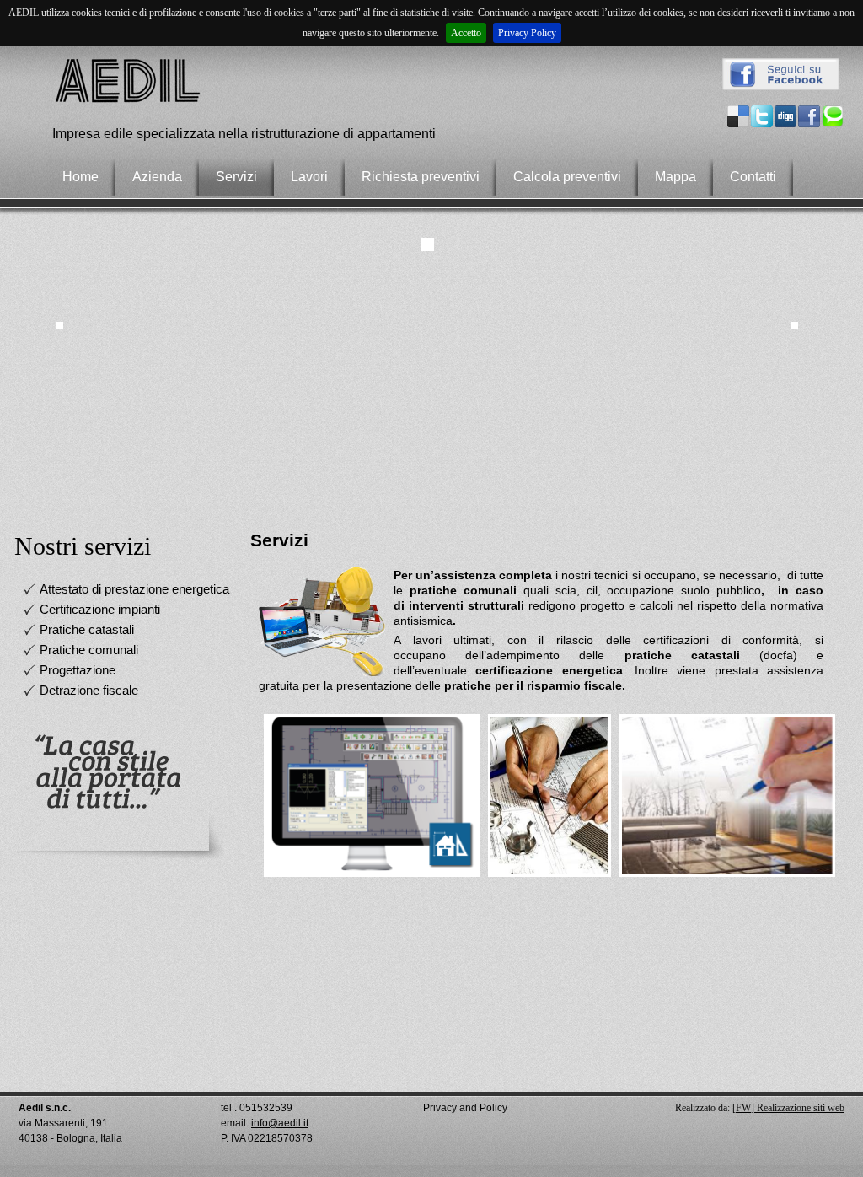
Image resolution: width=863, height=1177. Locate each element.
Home (80, 176)
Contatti (753, 176)
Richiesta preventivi (421, 176)
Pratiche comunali (89, 649)
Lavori (309, 176)
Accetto (466, 33)
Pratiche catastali (87, 629)
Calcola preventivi (567, 176)
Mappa (675, 176)
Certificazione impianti (100, 609)
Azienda (157, 176)
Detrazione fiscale (89, 690)
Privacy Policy (527, 33)
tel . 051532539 (256, 1108)
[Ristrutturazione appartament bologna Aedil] (130, 101)
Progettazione (77, 670)
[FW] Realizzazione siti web (788, 1108)
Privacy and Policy (465, 1108)
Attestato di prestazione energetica (134, 589)
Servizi (236, 176)
